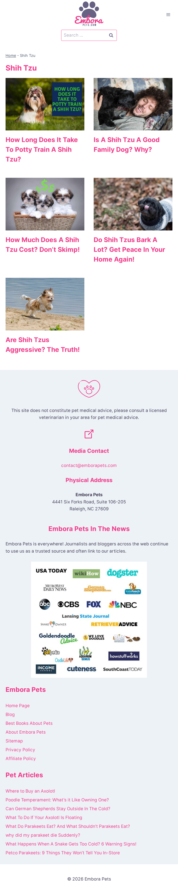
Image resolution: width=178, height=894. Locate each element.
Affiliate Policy (21, 758)
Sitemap (14, 741)
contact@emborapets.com (89, 465)
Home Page (18, 705)
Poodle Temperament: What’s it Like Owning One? (57, 800)
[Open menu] (168, 14)
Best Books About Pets (29, 723)
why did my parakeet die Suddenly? (43, 835)
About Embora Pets (26, 732)
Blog (10, 714)
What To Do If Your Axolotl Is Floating (44, 817)
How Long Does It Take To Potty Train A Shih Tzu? (42, 149)
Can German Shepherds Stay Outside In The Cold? (58, 808)
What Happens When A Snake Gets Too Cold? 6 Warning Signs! (71, 844)
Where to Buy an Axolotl (30, 791)
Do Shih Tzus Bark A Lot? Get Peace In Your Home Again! (129, 249)
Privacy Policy (20, 749)
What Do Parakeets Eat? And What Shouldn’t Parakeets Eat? (68, 826)
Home (11, 55)
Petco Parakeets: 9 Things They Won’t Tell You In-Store (63, 852)
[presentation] (45, 104)
